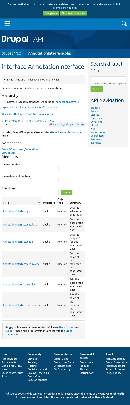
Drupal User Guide (64, 362)
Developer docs (62, 365)
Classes (95, 114)
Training (32, 362)
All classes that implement (28, 114)
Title (21, 202)
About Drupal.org (115, 365)
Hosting (32, 365)
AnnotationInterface (67, 101)
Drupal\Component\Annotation (20, 149)
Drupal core (86, 362)
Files (93, 128)
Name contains (11, 164)
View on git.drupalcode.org (68, 124)
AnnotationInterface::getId (18, 241)
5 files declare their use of (28, 121)
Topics (94, 111)
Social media (9, 362)
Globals (95, 125)
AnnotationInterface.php (49, 53)
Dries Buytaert (104, 397)
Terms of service (115, 369)
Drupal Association (117, 362)
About (109, 354)
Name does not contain (16, 176)
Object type (9, 188)
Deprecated (97, 135)
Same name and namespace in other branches (33, 79)
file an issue (66, 327)
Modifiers (49, 202)
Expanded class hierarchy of (29, 107)
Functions (96, 118)
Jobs (4, 376)
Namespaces (98, 132)
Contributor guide (38, 369)
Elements (96, 142)
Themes (84, 369)
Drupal (55, 397)
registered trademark (78, 397)
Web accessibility (115, 358)
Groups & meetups (38, 372)
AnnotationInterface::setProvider (21, 305)
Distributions (87, 372)
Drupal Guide (61, 358)
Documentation (63, 354)
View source (9, 152)
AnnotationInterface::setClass (20, 284)
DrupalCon (34, 376)
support (9, 330)
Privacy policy (113, 372)
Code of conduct (37, 379)
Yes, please (51, 13)
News (5, 354)
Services (95, 139)
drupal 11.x (11, 53)
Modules (85, 365)
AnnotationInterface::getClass (20, 224)
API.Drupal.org (62, 369)
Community (35, 354)
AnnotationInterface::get (17, 211)
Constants (96, 121)
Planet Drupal (9, 358)
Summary (75, 202)
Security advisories (12, 372)
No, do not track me (73, 13)
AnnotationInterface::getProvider (21, 264)
